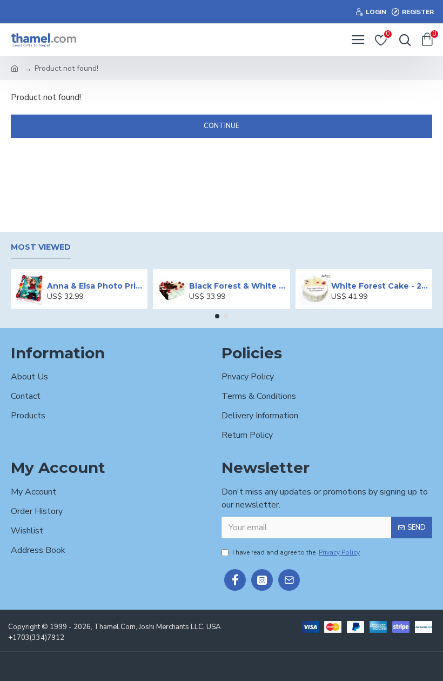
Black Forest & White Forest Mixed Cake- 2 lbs (237, 286)
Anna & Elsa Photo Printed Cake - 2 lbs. (95, 286)
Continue (221, 126)
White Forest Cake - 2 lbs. (379, 286)
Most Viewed (41, 247)
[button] (217, 316)
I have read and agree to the (296, 552)
